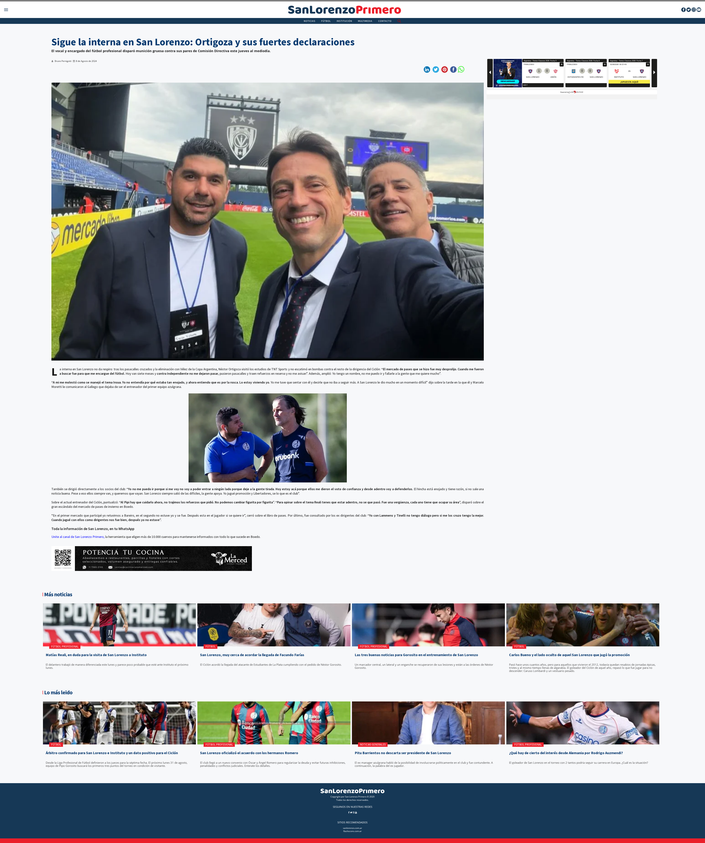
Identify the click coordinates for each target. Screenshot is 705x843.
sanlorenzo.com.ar (352, 828)
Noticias (309, 21)
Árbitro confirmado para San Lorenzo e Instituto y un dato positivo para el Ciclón (112, 753)
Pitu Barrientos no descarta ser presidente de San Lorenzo (403, 753)
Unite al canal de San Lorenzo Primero (77, 537)
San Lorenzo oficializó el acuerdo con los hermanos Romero (249, 753)
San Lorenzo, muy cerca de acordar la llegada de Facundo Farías (252, 655)
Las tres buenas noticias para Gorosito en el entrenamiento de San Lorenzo (416, 655)
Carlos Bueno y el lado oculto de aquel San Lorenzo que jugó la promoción (569, 655)
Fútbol (326, 21)
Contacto (385, 21)
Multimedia (365, 21)
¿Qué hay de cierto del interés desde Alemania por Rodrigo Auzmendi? (566, 753)
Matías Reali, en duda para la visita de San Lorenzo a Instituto (96, 655)
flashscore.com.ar (352, 831)
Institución (344, 21)
